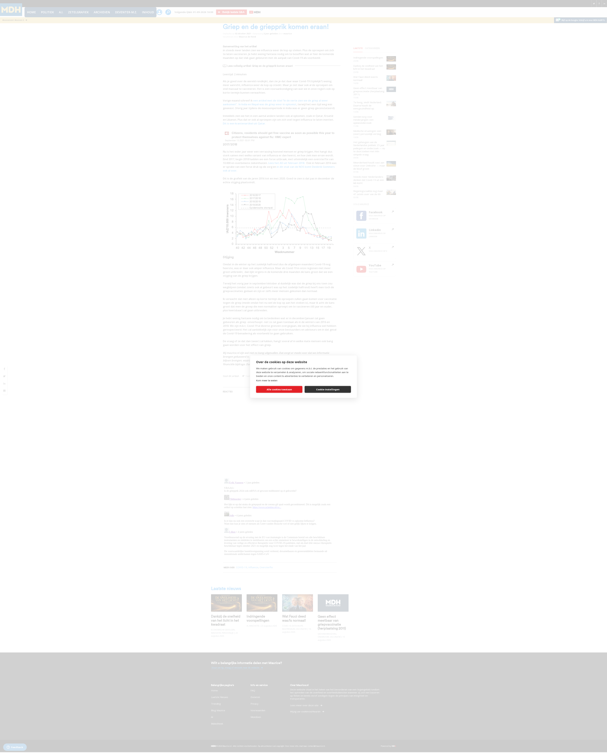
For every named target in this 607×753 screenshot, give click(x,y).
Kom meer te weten (266, 380)
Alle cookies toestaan (279, 389)
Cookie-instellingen (328, 389)
